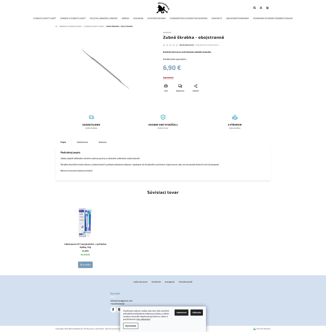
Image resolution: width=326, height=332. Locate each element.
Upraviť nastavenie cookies (116, 329)
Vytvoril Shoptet (263, 329)
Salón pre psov (141, 281)
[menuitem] (44, 18)
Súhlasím (196, 312)
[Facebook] (113, 310)
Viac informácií (143, 319)
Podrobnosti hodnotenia (207, 45)
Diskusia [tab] (103, 142)
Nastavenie (130, 325)
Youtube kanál (185, 281)
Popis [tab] (63, 142)
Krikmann (167, 32)
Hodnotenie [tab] (82, 142)
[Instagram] (119, 310)
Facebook (156, 281)
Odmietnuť (182, 312)
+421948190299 (117, 303)
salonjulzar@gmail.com (121, 300)
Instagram (170, 281)
